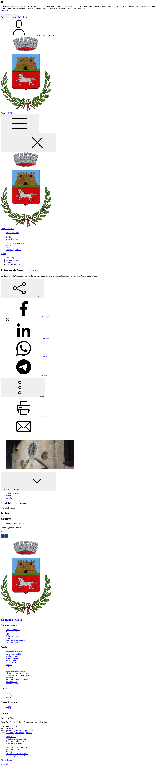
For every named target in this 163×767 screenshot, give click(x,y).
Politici (8, 638)
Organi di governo (13, 630)
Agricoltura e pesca (13, 684)
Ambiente (9, 677)
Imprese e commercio (14, 658)
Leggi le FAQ (11, 737)
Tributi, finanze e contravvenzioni (18, 675)
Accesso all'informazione (15, 243)
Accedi (3, 254)
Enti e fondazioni (12, 636)
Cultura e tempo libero (14, 654)
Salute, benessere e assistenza (17, 679)
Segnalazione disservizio (15, 741)
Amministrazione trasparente (16, 747)
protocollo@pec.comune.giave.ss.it (19, 730)
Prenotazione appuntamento (16, 739)
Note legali (10, 752)
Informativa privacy (13, 749)
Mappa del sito (6, 760)
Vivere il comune (12, 260)
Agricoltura (10, 247)
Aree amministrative (13, 632)
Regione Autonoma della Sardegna (14, 17)
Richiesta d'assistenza (14, 743)
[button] (12, 233)
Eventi (8, 709)
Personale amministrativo (15, 640)
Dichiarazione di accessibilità (17, 754)
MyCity (6, 764)
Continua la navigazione (10, 15)
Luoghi (8, 262)
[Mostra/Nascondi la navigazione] (20, 123)
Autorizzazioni (11, 682)
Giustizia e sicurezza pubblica (17, 673)
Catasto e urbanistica (13, 663)
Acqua (8, 245)
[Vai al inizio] (2, 532)
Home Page (10, 258)
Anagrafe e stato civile (14, 652)
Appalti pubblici (12, 660)
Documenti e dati (12, 643)
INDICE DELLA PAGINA (10, 489)
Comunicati (10, 695)
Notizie (8, 693)
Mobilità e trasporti (13, 667)
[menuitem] (27, 317)
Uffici (8, 634)
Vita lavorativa (11, 656)
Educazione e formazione (15, 671)
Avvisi (8, 697)
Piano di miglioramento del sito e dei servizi (22, 756)
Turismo (9, 665)
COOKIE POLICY (8, 11)
